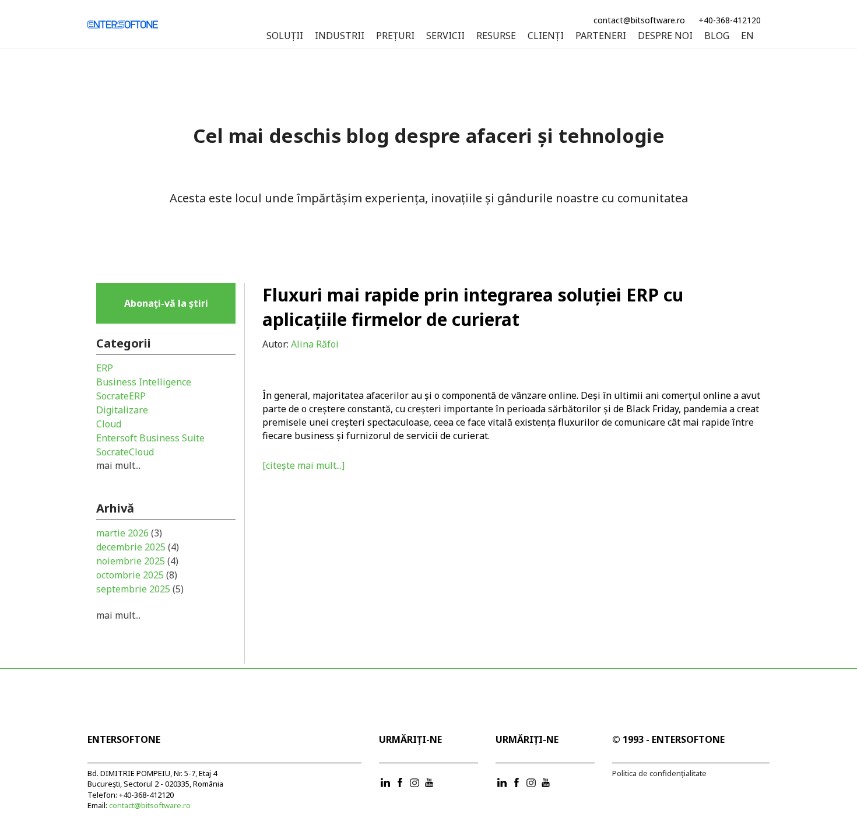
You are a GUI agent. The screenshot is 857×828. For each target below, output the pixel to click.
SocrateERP (121, 396)
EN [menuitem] (747, 36)
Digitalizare (122, 410)
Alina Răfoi (315, 344)
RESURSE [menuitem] (496, 36)
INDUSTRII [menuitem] (339, 36)
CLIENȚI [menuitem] (546, 36)
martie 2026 (129, 533)
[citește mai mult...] (303, 465)
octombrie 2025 (136, 575)
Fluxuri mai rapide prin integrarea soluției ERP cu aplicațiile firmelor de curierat (472, 307)
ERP (104, 368)
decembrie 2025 (137, 547)
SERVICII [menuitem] (445, 36)
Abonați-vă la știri (166, 303)
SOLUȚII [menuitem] (284, 36)
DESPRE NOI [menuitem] (665, 36)
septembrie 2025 (140, 589)
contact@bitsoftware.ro (639, 20)
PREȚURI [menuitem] (395, 36)
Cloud (108, 423)
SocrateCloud (125, 451)
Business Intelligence (143, 382)
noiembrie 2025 (137, 561)
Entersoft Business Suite (150, 437)
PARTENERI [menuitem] (600, 36)
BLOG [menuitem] (716, 36)
